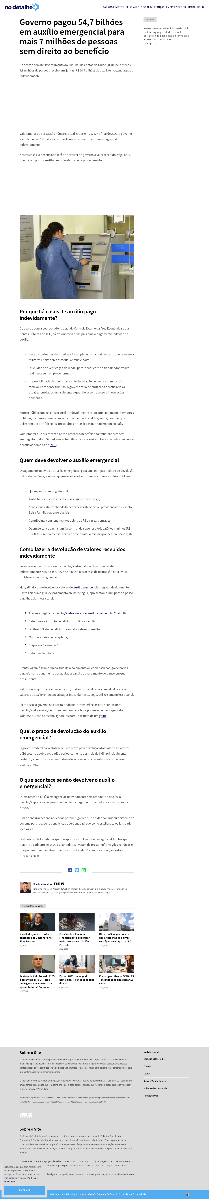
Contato (147, 1066)
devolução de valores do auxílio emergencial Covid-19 (90, 613)
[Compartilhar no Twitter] (77, 870)
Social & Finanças (152, 7)
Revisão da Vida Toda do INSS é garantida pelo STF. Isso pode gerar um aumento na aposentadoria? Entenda (37, 981)
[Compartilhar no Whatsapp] (84, 870)
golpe (102, 716)
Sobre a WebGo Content (155, 1081)
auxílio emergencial (86, 587)
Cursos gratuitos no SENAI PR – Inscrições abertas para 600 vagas (116, 979)
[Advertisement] (77, 104)
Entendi (24, 1190)
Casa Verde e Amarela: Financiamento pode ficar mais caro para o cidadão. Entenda (74, 939)
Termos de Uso (151, 1095)
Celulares (132, 7)
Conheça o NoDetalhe (154, 1058)
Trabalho (194, 7)
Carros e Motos (113, 7)
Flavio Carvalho (42, 884)
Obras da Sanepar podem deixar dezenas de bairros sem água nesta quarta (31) (115, 937)
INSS (53, 445)
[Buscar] (203, 7)
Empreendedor (176, 7)
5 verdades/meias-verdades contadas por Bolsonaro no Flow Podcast (36, 937)
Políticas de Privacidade (155, 1088)
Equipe (147, 1073)
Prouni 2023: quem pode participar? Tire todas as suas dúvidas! (76, 979)
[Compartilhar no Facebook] (70, 870)
